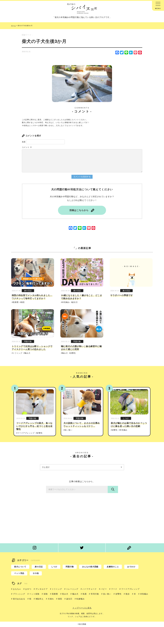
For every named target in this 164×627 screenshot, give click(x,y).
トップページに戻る (82, 608)
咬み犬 (65, 594)
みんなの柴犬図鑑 (90, 567)
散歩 (128, 594)
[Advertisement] (82, 519)
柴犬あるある (19, 599)
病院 (23, 302)
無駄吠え (40, 599)
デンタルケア (42, 589)
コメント (27, 147)
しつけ (126, 418)
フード (114, 589)
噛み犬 (27, 353)
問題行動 (28, 341)
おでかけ (131, 567)
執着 (85, 594)
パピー (104, 589)
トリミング (17, 353)
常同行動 (95, 594)
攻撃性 (73, 353)
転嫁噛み (80, 599)
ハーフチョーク (89, 589)
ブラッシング (19, 594)
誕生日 (75, 302)
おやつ (28, 589)
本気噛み (66, 302)
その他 (36, 573)
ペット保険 (34, 594)
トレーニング (72, 589)
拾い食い (68, 430)
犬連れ (51, 599)
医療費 (15, 302)
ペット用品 (19, 573)
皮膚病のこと (113, 567)
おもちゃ (17, 589)
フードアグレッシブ (26, 433)
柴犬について (20, 567)
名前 (24, 142)
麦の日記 (28, 291)
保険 (46, 594)
